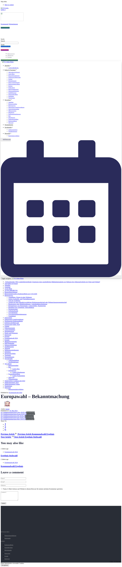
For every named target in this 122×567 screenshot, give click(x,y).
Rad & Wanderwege (13, 89)
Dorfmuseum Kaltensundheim (14, 321)
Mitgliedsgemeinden (11, 341)
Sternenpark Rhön (13, 94)
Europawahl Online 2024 (12, 324)
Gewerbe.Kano (9, 547)
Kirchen (10, 86)
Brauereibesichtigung (14, 75)
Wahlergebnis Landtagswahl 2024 (15, 381)
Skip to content (9, 5)
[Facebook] (5, 424)
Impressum (8, 335)
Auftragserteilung (12, 129)
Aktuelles (7, 65)
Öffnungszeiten (12, 110)
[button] (2, 39)
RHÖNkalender (9, 343)
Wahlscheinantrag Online (12, 384)
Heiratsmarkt (8, 550)
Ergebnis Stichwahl (9, 455)
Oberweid (10, 122)
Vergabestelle (8, 127)
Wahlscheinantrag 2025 (12, 382)
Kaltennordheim (12, 121)
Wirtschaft (7, 133)
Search (3, 41)
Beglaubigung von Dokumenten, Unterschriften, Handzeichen (27, 306)
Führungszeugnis (10, 328)
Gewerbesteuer (12, 312)
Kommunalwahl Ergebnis (12, 466)
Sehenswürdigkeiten (13, 91)
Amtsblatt (10, 102)
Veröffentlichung (12, 131)
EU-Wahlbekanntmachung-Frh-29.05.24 (13, 416)
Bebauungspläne (12, 104)
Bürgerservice (11, 53)
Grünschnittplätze (10, 329)
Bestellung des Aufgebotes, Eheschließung (21, 307)
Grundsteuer (12, 316)
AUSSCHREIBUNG (13, 68)
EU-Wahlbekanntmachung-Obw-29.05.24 (13, 412)
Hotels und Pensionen (14, 82)
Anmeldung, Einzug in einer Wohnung (20, 297)
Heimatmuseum (12, 81)
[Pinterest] (5, 428)
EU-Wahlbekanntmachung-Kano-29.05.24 (13, 414)
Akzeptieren (5, 565)
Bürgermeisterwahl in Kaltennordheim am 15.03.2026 (21, 294)
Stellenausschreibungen (14, 114)
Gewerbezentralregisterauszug (17, 314)
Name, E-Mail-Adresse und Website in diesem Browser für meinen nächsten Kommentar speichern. (33, 489)
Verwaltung (8, 100)
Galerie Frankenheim (18, 376)
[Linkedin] (5, 430)
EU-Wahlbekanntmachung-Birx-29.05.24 (13, 419)
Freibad (10, 79)
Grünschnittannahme (13, 109)
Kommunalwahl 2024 (11, 338)
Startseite (7, 348)
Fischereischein (13, 309)
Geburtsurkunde (13, 311)
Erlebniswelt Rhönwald (14, 77)
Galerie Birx (16, 369)
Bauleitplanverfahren (13, 136)
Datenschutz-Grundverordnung (16, 107)
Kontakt (9, 57)
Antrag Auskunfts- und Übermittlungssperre (21, 299)
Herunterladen (30, 412)
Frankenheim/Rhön (13, 119)
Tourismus (8, 355)
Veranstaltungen (9, 125)
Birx (9, 116)
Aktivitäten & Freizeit (14, 72)
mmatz (7, 409)
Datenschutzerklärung (10, 535)
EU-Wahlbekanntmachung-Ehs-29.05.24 (13, 417)
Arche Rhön (11, 74)
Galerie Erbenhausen (18, 372)
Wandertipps (11, 98)
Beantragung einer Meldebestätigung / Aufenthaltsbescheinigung (27, 304)
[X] (5, 426)
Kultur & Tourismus (10, 70)
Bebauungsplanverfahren (15, 389)
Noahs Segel (11, 87)
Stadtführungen (12, 92)
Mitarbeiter (10, 55)
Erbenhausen (11, 117)
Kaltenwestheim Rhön (14, 84)
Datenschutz (8, 318)
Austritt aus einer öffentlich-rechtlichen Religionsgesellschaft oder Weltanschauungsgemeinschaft (37, 302)
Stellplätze (11, 96)
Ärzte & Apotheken (14, 300)
